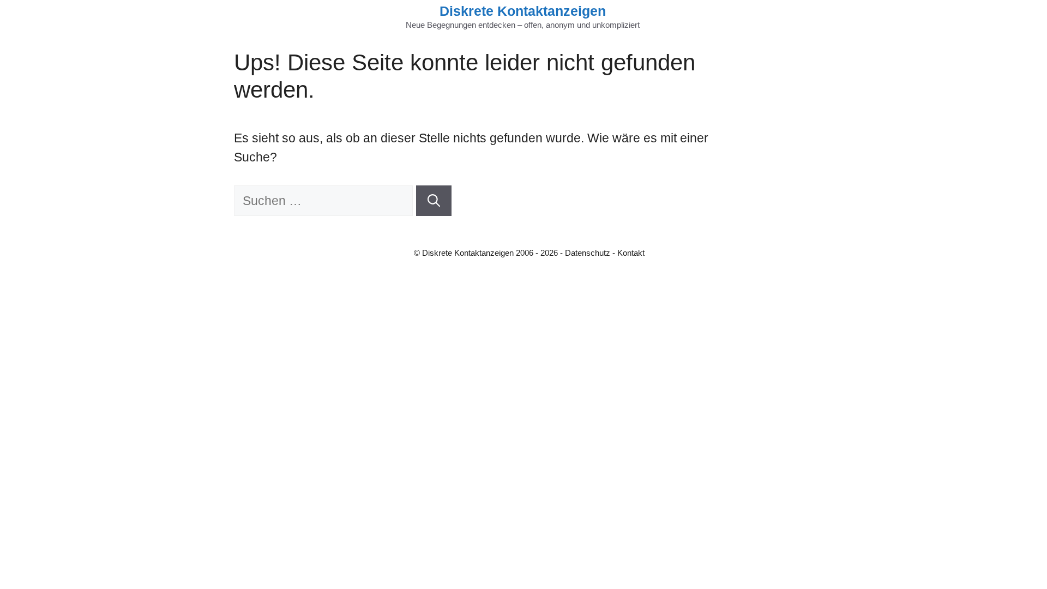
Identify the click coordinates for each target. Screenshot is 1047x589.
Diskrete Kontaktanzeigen (523, 11)
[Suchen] (434, 201)
